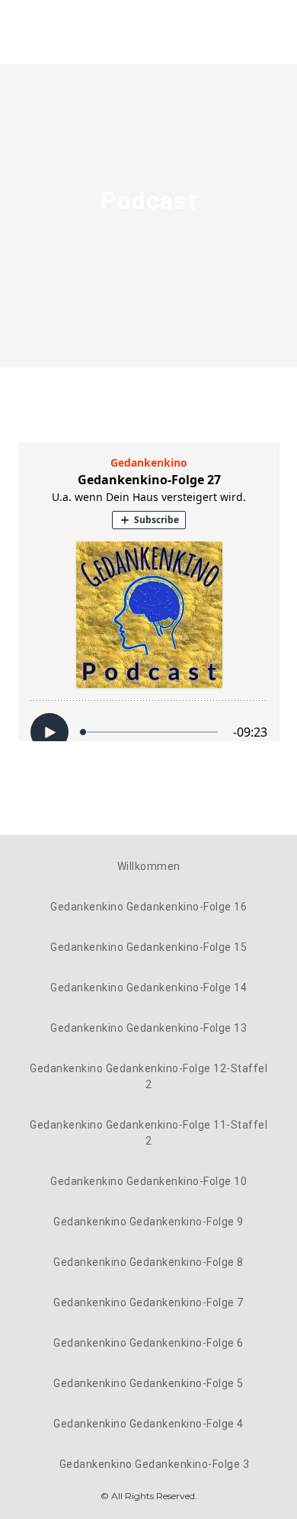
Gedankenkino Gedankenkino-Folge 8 (148, 1262)
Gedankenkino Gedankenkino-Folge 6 (148, 1343)
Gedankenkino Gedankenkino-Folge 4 (148, 1424)
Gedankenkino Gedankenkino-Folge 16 (148, 907)
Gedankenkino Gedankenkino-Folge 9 (148, 1222)
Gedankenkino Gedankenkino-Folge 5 (148, 1383)
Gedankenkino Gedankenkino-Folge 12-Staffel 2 (148, 1076)
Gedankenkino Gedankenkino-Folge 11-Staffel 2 (148, 1133)
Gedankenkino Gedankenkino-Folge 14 (148, 987)
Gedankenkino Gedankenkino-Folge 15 (148, 947)
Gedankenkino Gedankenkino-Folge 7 (148, 1302)
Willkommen (148, 866)
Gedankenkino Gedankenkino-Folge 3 (154, 1464)
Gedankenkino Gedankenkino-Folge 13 (148, 1028)
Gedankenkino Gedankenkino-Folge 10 (148, 1181)
